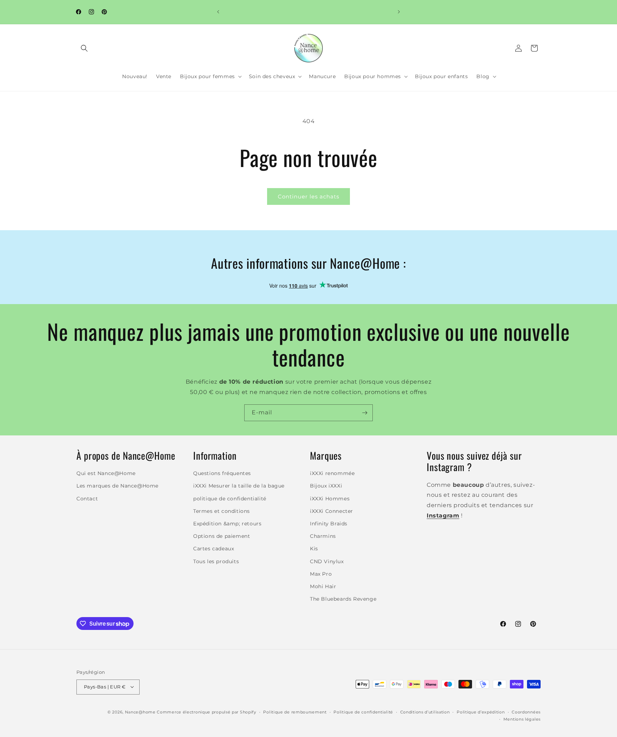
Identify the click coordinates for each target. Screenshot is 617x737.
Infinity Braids (328, 523)
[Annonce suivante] (399, 12)
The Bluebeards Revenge (343, 599)
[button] (84, 48)
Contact (87, 498)
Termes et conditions (221, 511)
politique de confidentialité (229, 498)
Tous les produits (216, 561)
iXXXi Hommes (330, 498)
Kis (314, 549)
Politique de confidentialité (363, 711)
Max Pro (321, 574)
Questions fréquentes (222, 473)
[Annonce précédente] (218, 12)
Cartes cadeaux (213, 549)
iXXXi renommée (332, 473)
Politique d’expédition (481, 711)
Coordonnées (526, 711)
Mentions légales (522, 718)
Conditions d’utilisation (425, 711)
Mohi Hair (323, 586)
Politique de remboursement (294, 711)
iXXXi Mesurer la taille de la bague (239, 486)
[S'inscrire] (364, 412)
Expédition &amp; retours (227, 523)
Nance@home (140, 711)
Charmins (323, 536)
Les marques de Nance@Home (117, 486)
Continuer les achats (308, 196)
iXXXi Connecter (331, 511)
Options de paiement (221, 536)
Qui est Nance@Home (106, 473)
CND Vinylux (327, 561)
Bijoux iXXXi (326, 486)
